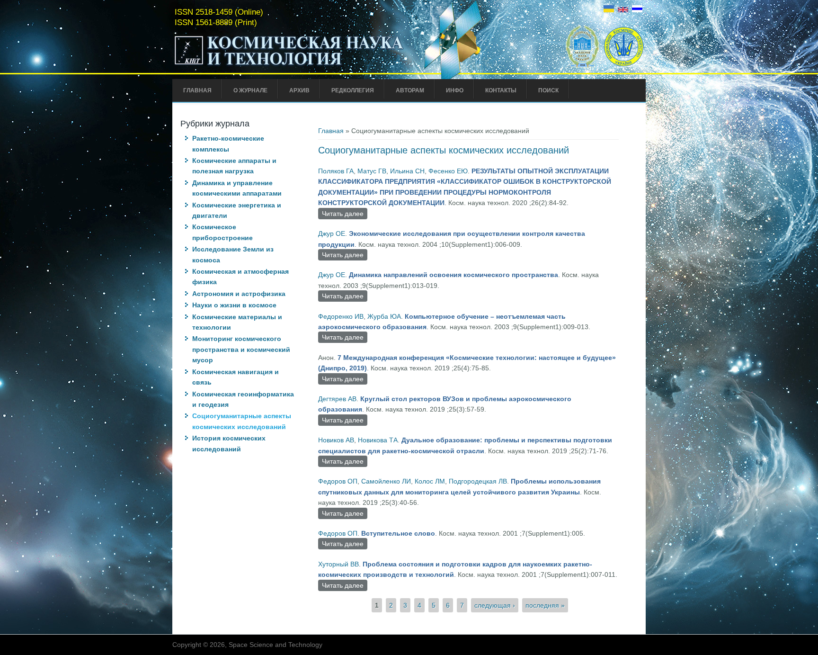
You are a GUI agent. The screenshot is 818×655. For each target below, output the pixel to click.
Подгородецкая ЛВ (478, 481)
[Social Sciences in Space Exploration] (623, 10)
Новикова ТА (378, 440)
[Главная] (289, 65)
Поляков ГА (336, 171)
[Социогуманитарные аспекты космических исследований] (637, 10)
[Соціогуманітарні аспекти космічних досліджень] (609, 10)
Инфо (454, 90)
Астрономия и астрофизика (238, 293)
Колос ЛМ (430, 481)
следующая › (494, 605)
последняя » (545, 605)
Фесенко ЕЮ (448, 171)
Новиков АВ (336, 440)
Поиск (548, 90)
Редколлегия (352, 90)
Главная (197, 90)
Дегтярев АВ (337, 399)
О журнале (250, 90)
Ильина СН (407, 171)
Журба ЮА (384, 316)
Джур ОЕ (331, 233)
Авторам (410, 90)
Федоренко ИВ (341, 316)
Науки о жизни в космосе (234, 305)
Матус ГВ (371, 171)
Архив (299, 90)
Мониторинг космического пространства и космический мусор (241, 349)
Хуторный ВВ (338, 564)
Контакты (500, 90)
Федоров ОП (337, 481)
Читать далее (344, 214)
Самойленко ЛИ (386, 481)
